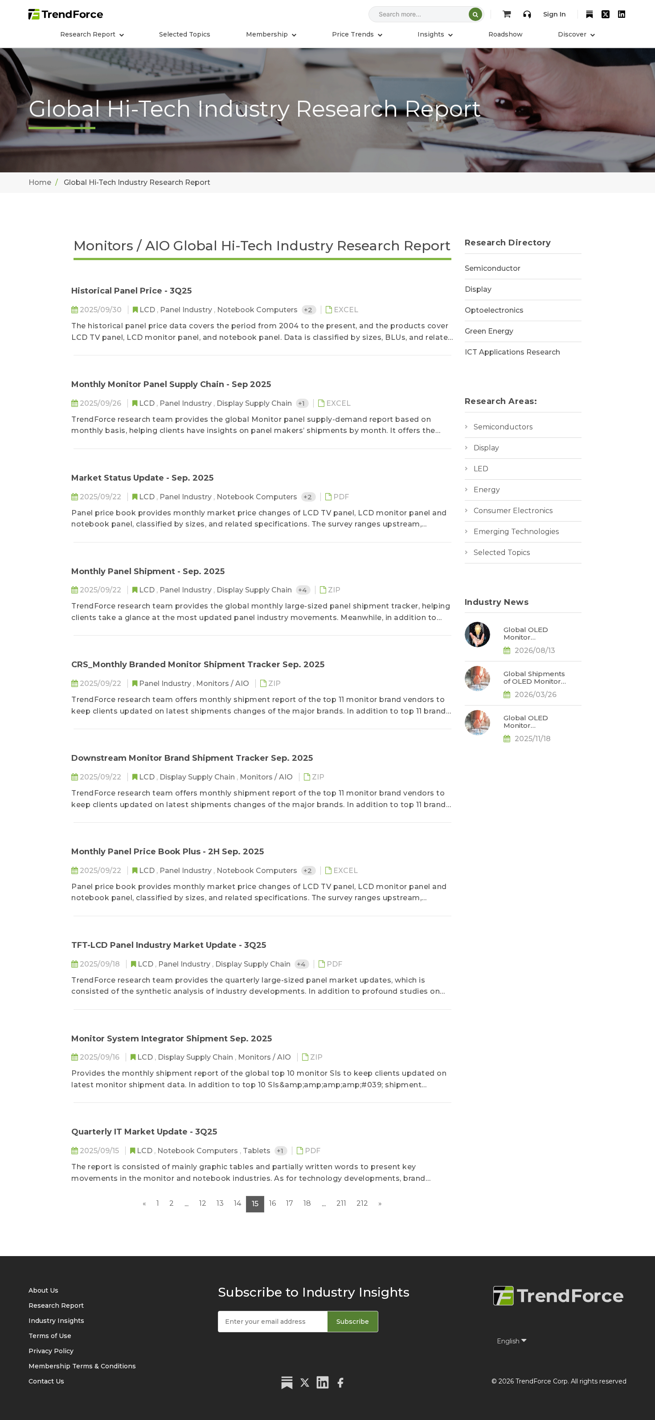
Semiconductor (492, 268)
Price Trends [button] (354, 34)
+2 (309, 310)
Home (40, 182)
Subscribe (352, 1322)
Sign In (554, 14)
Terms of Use (50, 1336)
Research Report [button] (88, 34)
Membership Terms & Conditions (82, 1366)
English (509, 1341)
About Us (43, 1290)
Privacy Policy (51, 1351)
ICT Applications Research (512, 352)
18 (307, 1203)
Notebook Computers (258, 310)
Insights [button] (432, 34)
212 (362, 1203)
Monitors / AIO (223, 683)
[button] (271, 34)
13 (220, 1203)
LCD (148, 310)
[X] (605, 14)
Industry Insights (56, 1321)
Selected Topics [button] (184, 34)
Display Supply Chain (255, 403)
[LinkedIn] (621, 14)
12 (202, 1203)
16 (272, 1203)
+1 (302, 403)
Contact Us (46, 1381)
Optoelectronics (494, 310)
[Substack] (589, 14)
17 (289, 1203)
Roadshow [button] (505, 34)
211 (341, 1203)
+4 (303, 590)
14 (237, 1203)
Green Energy (489, 331)
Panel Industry (187, 310)
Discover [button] (573, 34)
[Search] (475, 14)
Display (478, 289)
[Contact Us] (527, 14)
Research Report (56, 1306)
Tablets (257, 1151)
